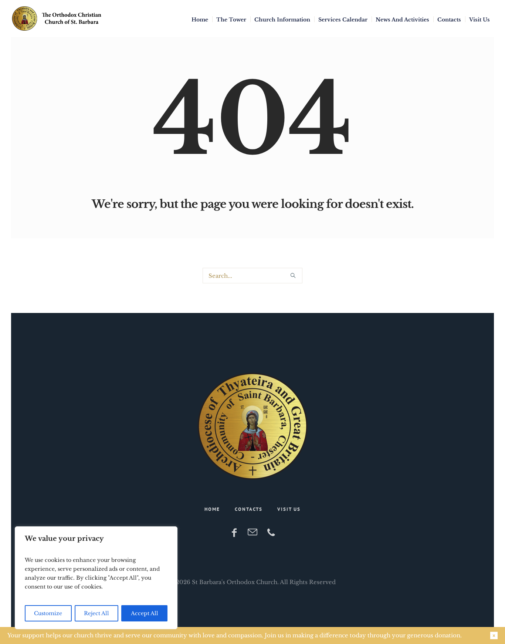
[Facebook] (234, 532)
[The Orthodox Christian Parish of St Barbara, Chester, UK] (252, 426)
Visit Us (289, 509)
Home (212, 509)
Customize (48, 613)
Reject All (96, 613)
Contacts (248, 509)
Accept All (144, 613)
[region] (96, 577)
